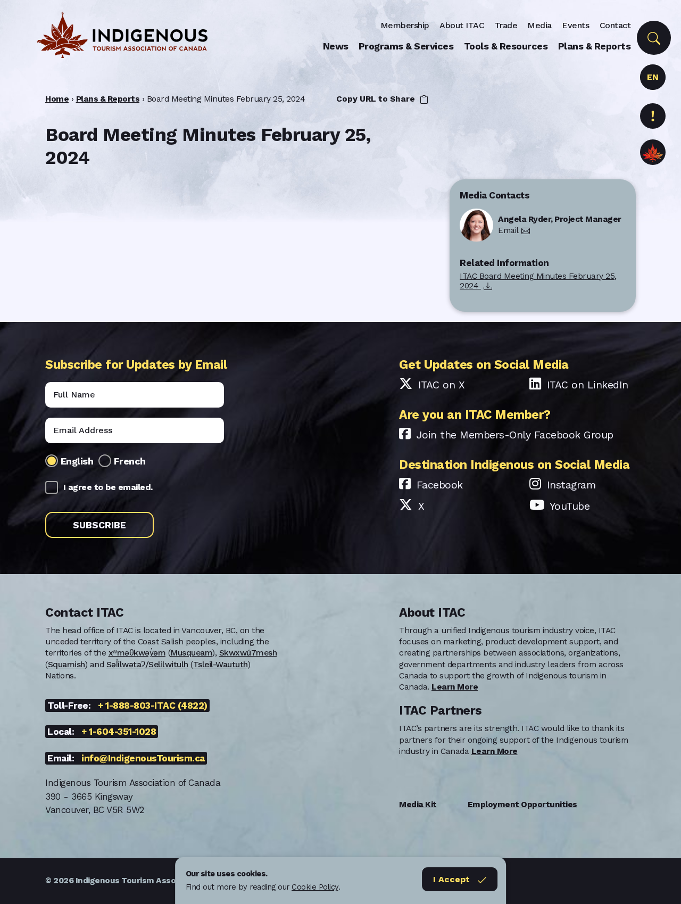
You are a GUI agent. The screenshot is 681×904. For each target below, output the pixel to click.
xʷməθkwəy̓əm (137, 653)
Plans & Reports (594, 46)
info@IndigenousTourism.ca (143, 758)
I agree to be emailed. (108, 487)
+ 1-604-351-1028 (118, 731)
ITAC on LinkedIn (587, 385)
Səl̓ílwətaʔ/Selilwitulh (147, 664)
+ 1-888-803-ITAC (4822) (152, 705)
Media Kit (418, 804)
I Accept (451, 879)
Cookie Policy (315, 887)
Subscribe (99, 525)
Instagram (571, 485)
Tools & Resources (506, 46)
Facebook (440, 485)
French (130, 461)
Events (575, 25)
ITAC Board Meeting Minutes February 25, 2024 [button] (538, 281)
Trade (506, 25)
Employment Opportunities (522, 804)
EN (652, 77)
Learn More (454, 687)
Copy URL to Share (376, 99)
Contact (615, 25)
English (77, 461)
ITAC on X (441, 385)
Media (539, 25)
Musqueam (191, 653)
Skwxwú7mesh (248, 653)
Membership (404, 25)
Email (508, 230)
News (335, 46)
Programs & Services (406, 46)
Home (57, 99)
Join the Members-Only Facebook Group (515, 435)
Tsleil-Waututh (220, 664)
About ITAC (461, 25)
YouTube (570, 506)
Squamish (66, 664)
